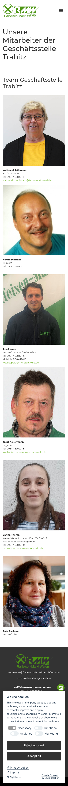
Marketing (51, 733)
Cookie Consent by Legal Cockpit (50, 776)
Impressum (14, 672)
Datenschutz (29, 672)
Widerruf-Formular (50, 672)
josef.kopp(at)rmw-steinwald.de (21, 362)
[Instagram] (61, 687)
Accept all (34, 756)
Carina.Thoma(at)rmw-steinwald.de (23, 548)
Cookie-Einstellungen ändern (34, 678)
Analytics (26, 733)
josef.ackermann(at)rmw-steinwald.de (24, 452)
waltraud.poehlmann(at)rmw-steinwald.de (27, 180)
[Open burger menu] (61, 10)
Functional (50, 728)
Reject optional (34, 745)
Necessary (24, 728)
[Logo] (21, 10)
